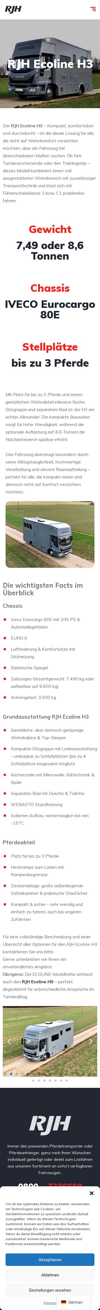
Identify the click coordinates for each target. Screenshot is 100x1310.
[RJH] (13, 9)
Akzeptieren (50, 1259)
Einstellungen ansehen (50, 1290)
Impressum (53, 1303)
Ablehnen (50, 1275)
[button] (91, 1193)
